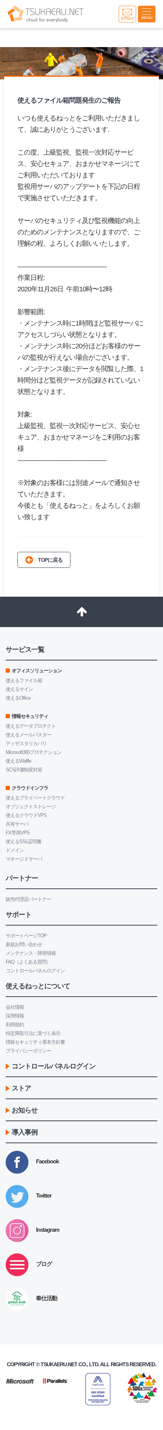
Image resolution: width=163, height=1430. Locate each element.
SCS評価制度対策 (24, 769)
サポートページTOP (26, 935)
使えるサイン (19, 689)
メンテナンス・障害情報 (31, 953)
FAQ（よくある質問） (28, 961)
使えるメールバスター (28, 734)
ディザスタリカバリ (26, 743)
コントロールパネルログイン (35, 970)
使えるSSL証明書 (23, 841)
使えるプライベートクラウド (35, 797)
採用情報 (15, 1015)
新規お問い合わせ (24, 944)
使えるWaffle (18, 760)
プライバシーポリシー (28, 1050)
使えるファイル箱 (24, 680)
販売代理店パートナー (28, 899)
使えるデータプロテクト (31, 726)
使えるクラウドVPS (26, 815)
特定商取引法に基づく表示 (33, 1033)
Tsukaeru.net (59, 1364)
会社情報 (15, 1007)
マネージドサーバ (24, 858)
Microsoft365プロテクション (33, 752)
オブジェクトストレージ (31, 806)
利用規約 (15, 1024)
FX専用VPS (18, 832)
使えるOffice (18, 697)
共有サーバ (17, 824)
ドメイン (15, 850)
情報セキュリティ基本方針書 (35, 1042)
